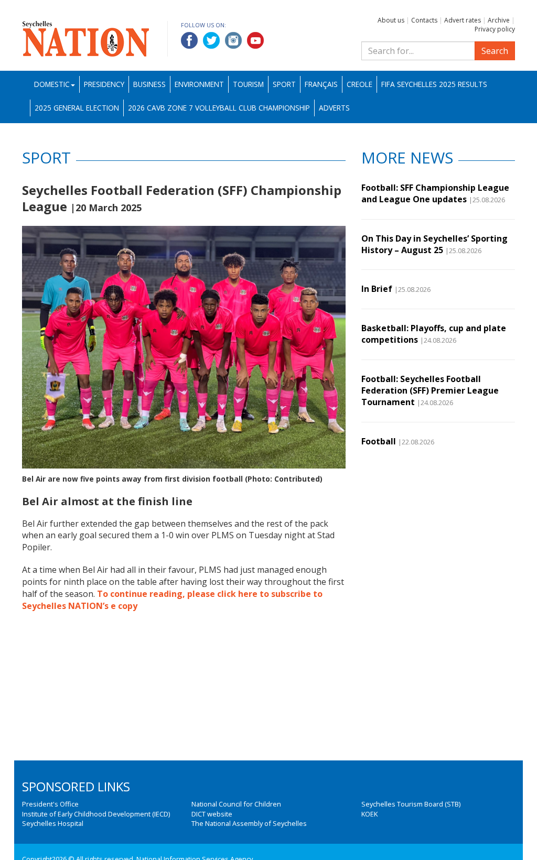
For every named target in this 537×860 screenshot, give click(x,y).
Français (321, 84)
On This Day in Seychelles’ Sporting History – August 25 (434, 244)
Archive (499, 20)
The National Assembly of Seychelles (249, 823)
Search (494, 51)
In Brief (376, 289)
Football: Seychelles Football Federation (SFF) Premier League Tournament (430, 390)
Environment (199, 84)
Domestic (52, 84)
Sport (284, 84)
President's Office (50, 804)
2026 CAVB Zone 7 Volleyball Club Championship (219, 108)
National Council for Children (236, 804)
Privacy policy (495, 29)
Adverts (334, 108)
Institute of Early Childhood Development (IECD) (96, 814)
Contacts (424, 20)
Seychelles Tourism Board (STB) (410, 804)
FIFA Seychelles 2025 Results (434, 84)
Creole (359, 84)
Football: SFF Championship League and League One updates (435, 193)
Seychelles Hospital (52, 823)
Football (378, 441)
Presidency (104, 84)
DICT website (211, 814)
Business (149, 84)
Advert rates (462, 20)
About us (391, 20)
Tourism (248, 84)
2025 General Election (77, 108)
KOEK (369, 814)
